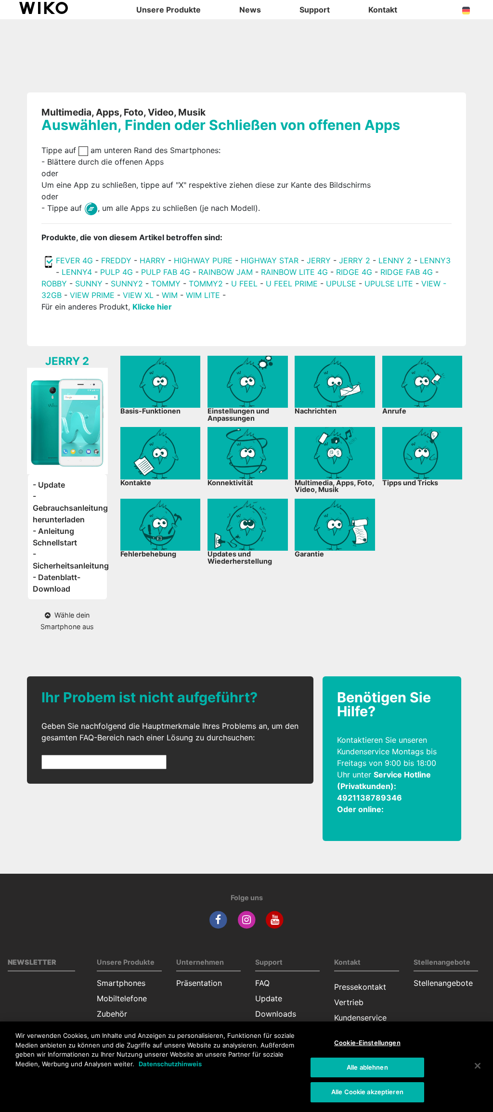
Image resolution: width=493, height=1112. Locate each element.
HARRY (154, 260)
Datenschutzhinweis (170, 1064)
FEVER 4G (74, 260)
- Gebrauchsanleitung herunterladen (70, 507)
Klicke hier (152, 306)
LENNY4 (77, 272)
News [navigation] (250, 9)
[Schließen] (477, 1065)
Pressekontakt (360, 987)
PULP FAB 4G (165, 272)
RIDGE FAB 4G (406, 272)
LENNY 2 (395, 260)
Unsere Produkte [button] (168, 9)
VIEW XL (138, 295)
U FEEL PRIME (292, 283)
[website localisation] (466, 9)
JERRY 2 (354, 260)
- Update (49, 485)
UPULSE (342, 283)
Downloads (275, 1014)
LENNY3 (435, 260)
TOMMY (166, 283)
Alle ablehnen (367, 1067)
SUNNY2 (127, 283)
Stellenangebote (443, 983)
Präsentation (199, 983)
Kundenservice (360, 1017)
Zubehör (112, 1014)
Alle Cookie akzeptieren (367, 1092)
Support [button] (314, 9)
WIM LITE (203, 295)
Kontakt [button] (382, 9)
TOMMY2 (206, 283)
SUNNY (89, 283)
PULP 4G (116, 272)
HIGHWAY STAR (269, 260)
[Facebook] (218, 919)
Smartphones (121, 983)
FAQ (262, 983)
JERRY (319, 260)
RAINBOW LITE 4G (294, 272)
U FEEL (244, 283)
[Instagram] (247, 919)
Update (268, 998)
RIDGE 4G (354, 272)
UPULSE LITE (388, 283)
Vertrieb (348, 1002)
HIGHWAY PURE (203, 260)
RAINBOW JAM (225, 272)
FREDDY (116, 260)
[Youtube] (274, 919)
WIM (170, 295)
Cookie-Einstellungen (367, 1043)
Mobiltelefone (122, 998)
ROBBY (54, 283)
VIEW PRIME (92, 295)
